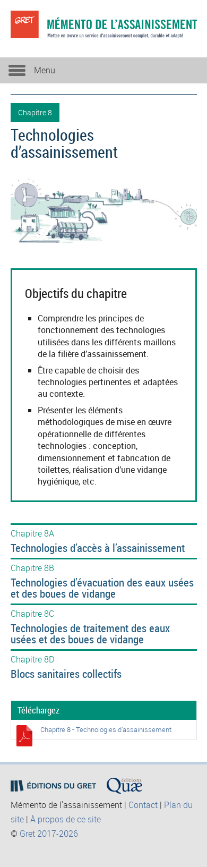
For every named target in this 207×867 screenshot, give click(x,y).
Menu (44, 70)
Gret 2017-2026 (49, 833)
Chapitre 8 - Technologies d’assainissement (105, 729)
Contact (143, 805)
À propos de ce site (65, 819)
